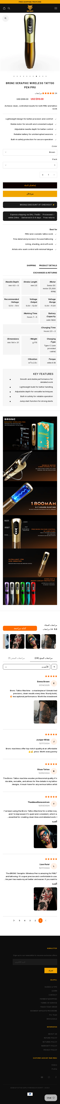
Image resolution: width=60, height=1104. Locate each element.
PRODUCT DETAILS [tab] (48, 265)
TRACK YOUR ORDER (48, 1007)
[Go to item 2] (33, 641)
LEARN (54, 991)
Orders (54, 1065)
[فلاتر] (54, 667)
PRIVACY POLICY (50, 1050)
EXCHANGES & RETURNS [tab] (45, 273)
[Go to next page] (14, 921)
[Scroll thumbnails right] (53, 641)
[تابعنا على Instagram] (49, 1077)
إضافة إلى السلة (30, 185)
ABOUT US (52, 1034)
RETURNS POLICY (50, 1042)
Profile (54, 1069)
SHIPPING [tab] (31, 265)
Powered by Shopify (35, 1088)
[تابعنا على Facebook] (56, 1077)
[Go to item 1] (48, 641)
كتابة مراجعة (20, 628)
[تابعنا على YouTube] (42, 1077)
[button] (48, 93)
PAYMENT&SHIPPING (48, 999)
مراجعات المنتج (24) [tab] (44, 658)
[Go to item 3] (17, 641)
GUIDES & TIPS (51, 987)
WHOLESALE (52, 1019)
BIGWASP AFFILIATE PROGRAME (43, 1011)
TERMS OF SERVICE (49, 1003)
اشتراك (50, 970)
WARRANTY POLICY (49, 1046)
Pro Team (53, 1015)
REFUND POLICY (50, 1038)
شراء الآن (30, 194)
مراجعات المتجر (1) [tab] (16, 658)
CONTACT (53, 995)
